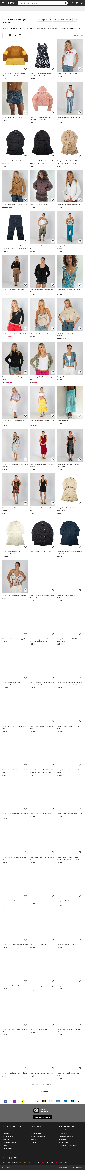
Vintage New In (45, 20)
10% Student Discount (9, 1142)
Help (3, 1130)
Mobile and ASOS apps (66, 1130)
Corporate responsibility (38, 1136)
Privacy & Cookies (64, 1167)
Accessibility (79, 1167)
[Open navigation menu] (3, 3)
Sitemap (4, 1145)
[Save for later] (25, 68)
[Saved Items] (77, 3)
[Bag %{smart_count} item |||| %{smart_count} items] (82, 3)
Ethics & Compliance (8, 1152)
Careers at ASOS (36, 1133)
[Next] (79, 19)
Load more (42, 1091)
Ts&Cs (72, 1167)
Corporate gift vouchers (66, 1136)
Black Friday (62, 1139)
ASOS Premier (6, 1139)
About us (33, 1130)
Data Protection (7, 1149)
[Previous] (36, 19)
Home (4, 14)
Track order (5, 1133)
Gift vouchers (63, 1133)
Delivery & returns (7, 1136)
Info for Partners (63, 1142)
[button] (25, 1162)
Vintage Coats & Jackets (62, 20)
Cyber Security (35, 1142)
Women (12, 14)
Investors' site (35, 1139)
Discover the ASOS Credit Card (68, 1145)
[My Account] (72, 3)
